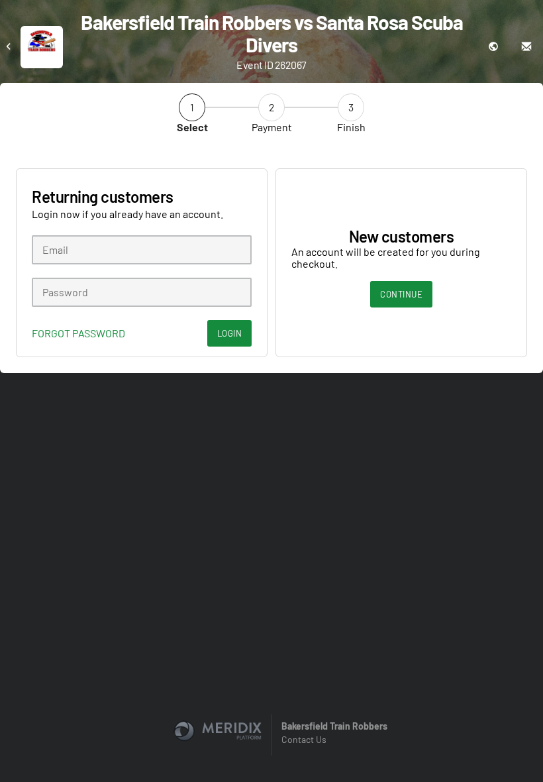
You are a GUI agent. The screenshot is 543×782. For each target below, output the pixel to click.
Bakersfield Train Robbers (334, 726)
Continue (401, 294)
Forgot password (78, 333)
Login (229, 333)
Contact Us (303, 739)
